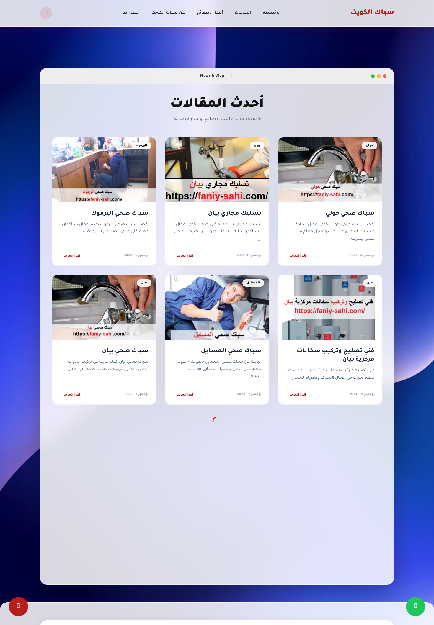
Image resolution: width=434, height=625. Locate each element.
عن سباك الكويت (168, 13)
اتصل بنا (131, 13)
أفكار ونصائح (210, 13)
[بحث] (46, 13)
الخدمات (243, 13)
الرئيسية (272, 13)
